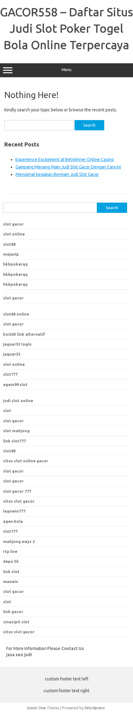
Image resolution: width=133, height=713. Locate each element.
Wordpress (95, 708)
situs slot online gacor (25, 461)
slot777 (10, 374)
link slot (11, 571)
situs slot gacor (19, 501)
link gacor (13, 611)
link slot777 (14, 441)
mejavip (11, 254)
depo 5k (11, 561)
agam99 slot (15, 384)
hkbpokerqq (15, 264)
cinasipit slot (16, 622)
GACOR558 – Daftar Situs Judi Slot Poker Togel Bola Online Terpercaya (66, 28)
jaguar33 (11, 354)
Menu (66, 69)
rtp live (10, 551)
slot (7, 410)
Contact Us (72, 648)
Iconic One (36, 708)
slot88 (9, 244)
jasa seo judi (19, 654)
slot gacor (13, 224)
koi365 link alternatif (24, 334)
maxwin (10, 581)
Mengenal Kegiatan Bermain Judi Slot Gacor (57, 174)
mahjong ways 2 (19, 541)
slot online (14, 234)
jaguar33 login (17, 344)
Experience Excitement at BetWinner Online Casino (64, 159)
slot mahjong (16, 430)
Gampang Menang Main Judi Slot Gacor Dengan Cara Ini (68, 166)
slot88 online (16, 314)
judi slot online (18, 400)
